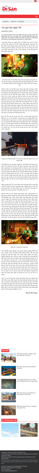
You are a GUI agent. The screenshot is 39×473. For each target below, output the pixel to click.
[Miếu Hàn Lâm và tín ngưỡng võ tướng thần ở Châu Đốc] (8, 397)
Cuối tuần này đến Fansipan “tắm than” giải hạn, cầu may (26, 354)
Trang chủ (6, 21)
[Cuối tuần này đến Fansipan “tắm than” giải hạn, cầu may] (8, 358)
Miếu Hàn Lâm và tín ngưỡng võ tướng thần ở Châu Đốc (26, 393)
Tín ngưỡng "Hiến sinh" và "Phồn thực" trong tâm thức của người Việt (27, 380)
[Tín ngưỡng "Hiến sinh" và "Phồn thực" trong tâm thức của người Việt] (8, 384)
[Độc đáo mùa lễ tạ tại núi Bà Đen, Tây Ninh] (8, 371)
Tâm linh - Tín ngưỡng (17, 21)
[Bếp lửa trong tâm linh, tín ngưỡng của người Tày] (8, 410)
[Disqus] (19, 322)
